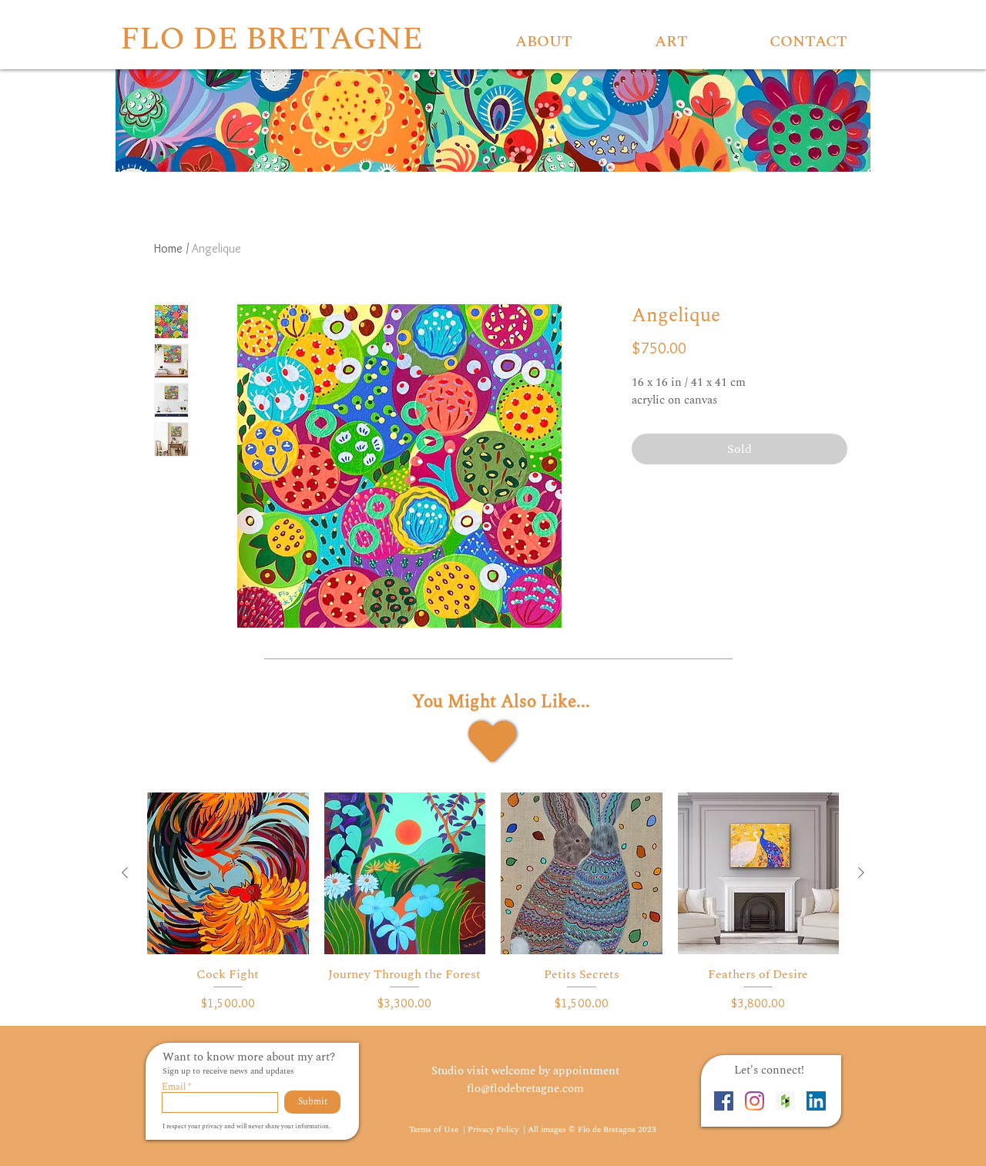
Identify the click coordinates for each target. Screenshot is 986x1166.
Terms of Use (435, 1129)
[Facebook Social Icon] (723, 1101)
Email (174, 1087)
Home (168, 248)
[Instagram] (754, 1101)
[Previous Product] (125, 872)
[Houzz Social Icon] (785, 1101)
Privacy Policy (494, 1129)
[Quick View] (228, 873)
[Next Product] (861, 872)
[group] (493, 902)
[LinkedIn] (816, 1101)
